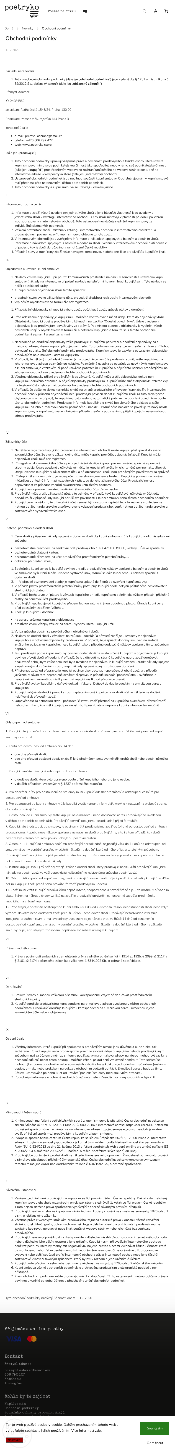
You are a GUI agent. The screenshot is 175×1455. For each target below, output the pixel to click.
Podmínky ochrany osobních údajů (34, 1412)
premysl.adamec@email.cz (27, 1370)
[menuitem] (64, 11)
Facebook (13, 1379)
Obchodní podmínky (22, 1408)
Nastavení (14, 1440)
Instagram (14, 1383)
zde (98, 1430)
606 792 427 (15, 1374)
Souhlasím (155, 1428)
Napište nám (15, 1404)
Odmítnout (155, 1443)
